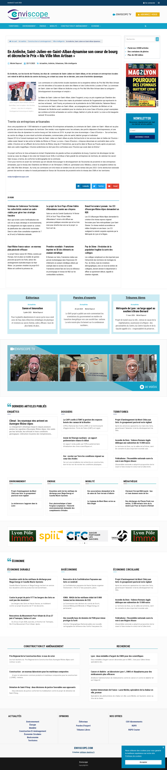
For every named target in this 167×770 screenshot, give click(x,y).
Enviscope (83, 762)
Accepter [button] (143, 762)
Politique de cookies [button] (133, 756)
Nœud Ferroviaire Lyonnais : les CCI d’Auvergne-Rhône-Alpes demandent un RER (102, 209)
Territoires (14, 26)
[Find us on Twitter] (145, 26)
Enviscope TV (123, 14)
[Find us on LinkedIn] (153, 26)
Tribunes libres (135, 297)
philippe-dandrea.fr (87, 752)
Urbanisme (59, 63)
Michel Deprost (38, 312)
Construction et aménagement (74, 26)
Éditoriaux (32, 297)
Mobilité (53, 26)
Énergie (43, 26)
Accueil (14, 41)
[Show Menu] (159, 3)
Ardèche (51, 63)
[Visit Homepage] (28, 14)
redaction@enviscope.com (18, 177)
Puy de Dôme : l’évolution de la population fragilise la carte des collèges (98, 249)
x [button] (163, 747)
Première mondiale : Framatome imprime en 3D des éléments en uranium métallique (60, 249)
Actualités (22, 41)
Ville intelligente (59, 41)
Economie (95, 26)
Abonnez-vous (148, 14)
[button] (34, 368)
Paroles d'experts (84, 297)
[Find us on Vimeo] (156, 26)
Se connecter (150, 3)
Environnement (29, 26)
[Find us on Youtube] (149, 26)
